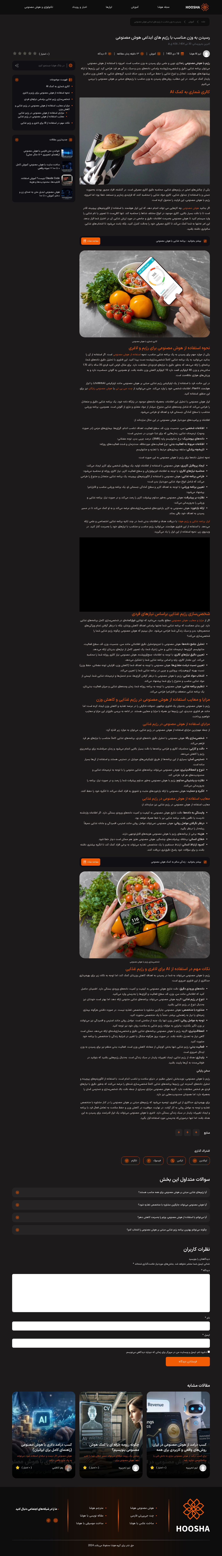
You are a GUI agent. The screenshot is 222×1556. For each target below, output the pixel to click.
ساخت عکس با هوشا (142, 1523)
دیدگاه (205, 1270)
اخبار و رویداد (79, 7)
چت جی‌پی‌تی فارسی (142, 1516)
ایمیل (206, 1335)
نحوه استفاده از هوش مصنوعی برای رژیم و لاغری (46, 93)
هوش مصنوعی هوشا (142, 1508)
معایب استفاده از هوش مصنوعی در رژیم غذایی (41, 116)
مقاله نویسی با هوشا (91, 1516)
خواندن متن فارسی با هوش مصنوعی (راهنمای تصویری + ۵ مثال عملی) (42, 152)
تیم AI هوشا (195, 54)
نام (207, 1318)
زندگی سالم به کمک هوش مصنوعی (168, 862)
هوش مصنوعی (190, 208)
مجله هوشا (163, 7)
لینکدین (203, 1160)
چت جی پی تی (124, 389)
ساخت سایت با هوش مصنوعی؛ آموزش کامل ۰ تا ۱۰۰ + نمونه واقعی (38, 166)
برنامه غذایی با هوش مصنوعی (171, 241)
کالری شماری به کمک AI (58, 86)
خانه (203, 21)
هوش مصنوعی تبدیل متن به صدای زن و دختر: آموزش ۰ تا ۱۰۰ (39, 194)
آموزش (135, 7)
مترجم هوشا (96, 1508)
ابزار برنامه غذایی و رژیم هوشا (194, 521)
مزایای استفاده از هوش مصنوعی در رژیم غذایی (41, 113)
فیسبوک (157, 1160)
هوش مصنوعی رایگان (100, 389)
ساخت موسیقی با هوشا (89, 1523)
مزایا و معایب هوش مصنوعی (188, 621)
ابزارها (109, 7)
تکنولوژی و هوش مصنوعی (38, 7)
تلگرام (134, 1160)
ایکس (180, 1160)
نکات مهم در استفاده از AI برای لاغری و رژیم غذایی (45, 123)
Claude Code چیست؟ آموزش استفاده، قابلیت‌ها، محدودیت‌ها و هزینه (40, 180)
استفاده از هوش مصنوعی (127, 355)
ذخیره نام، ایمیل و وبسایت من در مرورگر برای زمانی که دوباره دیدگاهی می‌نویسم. (166, 1352)
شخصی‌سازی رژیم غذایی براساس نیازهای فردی (47, 99)
